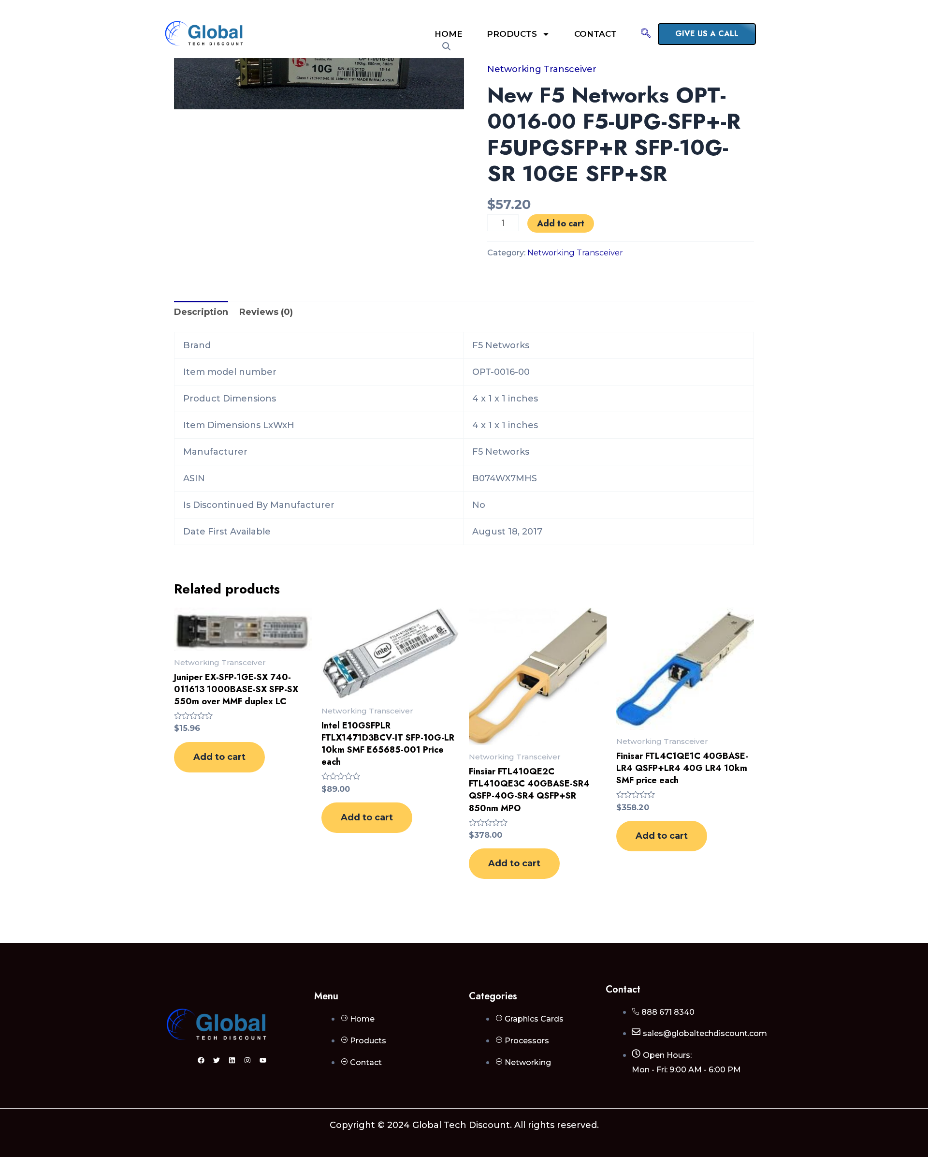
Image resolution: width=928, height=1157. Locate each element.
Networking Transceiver (541, 69)
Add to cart (560, 223)
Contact (595, 34)
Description (201, 312)
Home (449, 34)
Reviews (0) (266, 312)
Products (512, 34)
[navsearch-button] (645, 34)
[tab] (201, 312)
